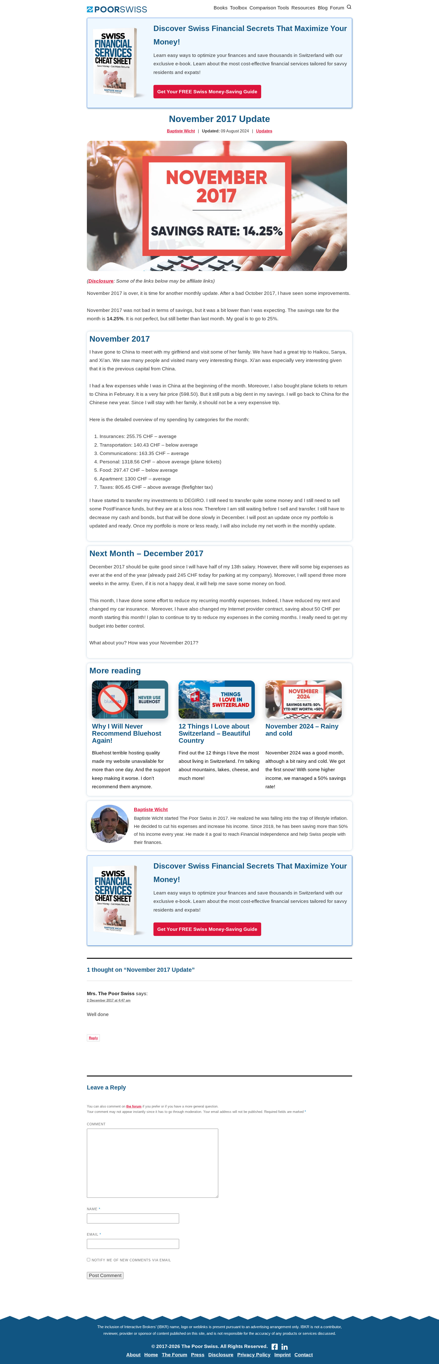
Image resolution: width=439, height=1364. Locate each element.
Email (94, 1234)
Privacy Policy (254, 1354)
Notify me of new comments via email (131, 1260)
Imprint (282, 1354)
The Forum (174, 1354)
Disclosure (101, 281)
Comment (96, 1124)
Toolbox (238, 7)
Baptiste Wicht (181, 131)
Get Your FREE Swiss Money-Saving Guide (207, 91)
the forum (134, 1106)
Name (93, 1209)
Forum (337, 7)
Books (221, 7)
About (133, 1354)
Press (198, 1354)
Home (151, 1354)
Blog (323, 7)
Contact (303, 1354)
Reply (93, 1038)
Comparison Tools (269, 7)
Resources (303, 7)
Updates (264, 131)
